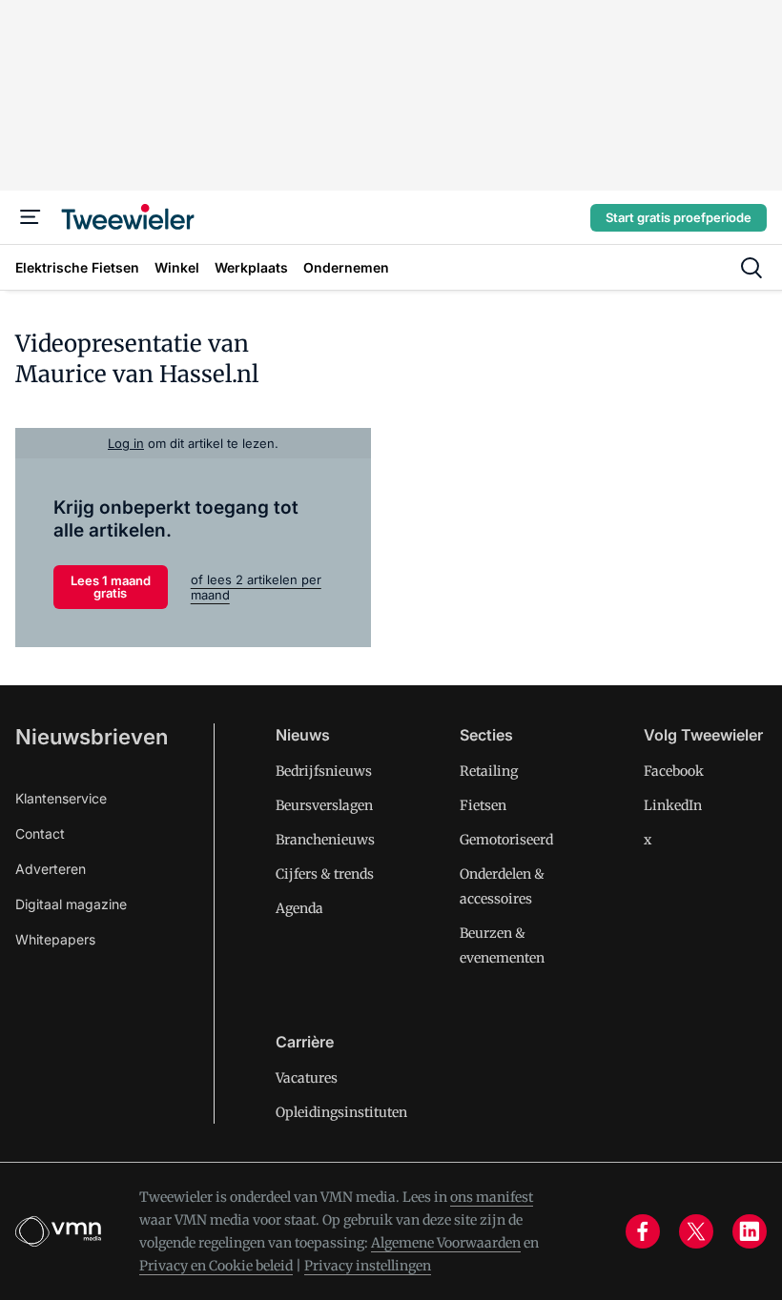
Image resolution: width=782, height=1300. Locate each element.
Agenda (299, 908)
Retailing (489, 771)
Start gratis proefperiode (678, 217)
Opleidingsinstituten (341, 1112)
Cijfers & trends (325, 874)
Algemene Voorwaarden (446, 1242)
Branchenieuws (325, 839)
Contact (40, 833)
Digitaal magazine (71, 904)
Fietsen (483, 805)
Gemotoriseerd (506, 839)
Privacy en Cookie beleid (216, 1265)
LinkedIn (673, 805)
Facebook (674, 771)
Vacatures (307, 1078)
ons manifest (491, 1197)
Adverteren (50, 869)
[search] (751, 267)
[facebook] (643, 1231)
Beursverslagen (324, 805)
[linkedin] (749, 1231)
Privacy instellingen (367, 1265)
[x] (696, 1231)
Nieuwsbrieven (91, 736)
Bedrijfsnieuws (324, 771)
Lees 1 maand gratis (111, 586)
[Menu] (30, 217)
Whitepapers (55, 939)
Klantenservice (61, 798)
